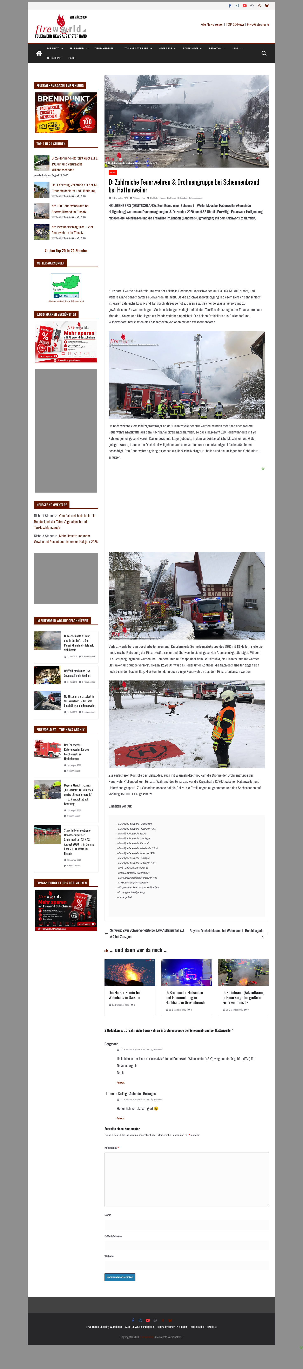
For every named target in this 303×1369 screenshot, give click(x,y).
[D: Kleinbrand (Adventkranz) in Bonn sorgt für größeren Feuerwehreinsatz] (243, 962)
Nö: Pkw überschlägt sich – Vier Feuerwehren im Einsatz (72, 230)
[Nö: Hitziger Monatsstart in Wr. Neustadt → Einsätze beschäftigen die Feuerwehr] (47, 705)
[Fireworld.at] (39, 53)
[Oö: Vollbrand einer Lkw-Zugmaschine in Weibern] (47, 677)
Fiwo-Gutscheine (258, 24)
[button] (61, 48)
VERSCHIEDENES (104, 48)
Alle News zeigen (212, 24)
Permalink (158, 1049)
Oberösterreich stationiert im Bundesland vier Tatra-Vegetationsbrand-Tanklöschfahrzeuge (65, 522)
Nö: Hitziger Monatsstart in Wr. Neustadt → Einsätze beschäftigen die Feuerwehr (79, 701)
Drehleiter (154, 198)
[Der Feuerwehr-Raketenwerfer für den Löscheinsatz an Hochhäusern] (47, 759)
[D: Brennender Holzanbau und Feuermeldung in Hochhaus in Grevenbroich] (186, 962)
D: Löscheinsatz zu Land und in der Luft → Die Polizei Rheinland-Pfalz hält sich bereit (79, 643)
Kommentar (112, 1148)
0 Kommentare (88, 656)
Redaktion (215, 48)
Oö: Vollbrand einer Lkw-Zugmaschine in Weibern (77, 673)
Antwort (120, 1082)
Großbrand (171, 198)
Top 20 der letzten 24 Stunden (172, 1326)
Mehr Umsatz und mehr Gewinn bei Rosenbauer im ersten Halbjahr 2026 (66, 539)
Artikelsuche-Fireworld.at (204, 1326)
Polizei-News (190, 48)
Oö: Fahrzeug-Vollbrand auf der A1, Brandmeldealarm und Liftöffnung (75, 188)
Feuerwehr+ (77, 48)
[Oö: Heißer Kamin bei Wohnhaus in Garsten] (130, 962)
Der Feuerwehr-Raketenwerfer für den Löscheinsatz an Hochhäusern (76, 751)
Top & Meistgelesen (136, 48)
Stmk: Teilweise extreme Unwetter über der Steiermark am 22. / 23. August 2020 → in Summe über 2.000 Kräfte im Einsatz (79, 842)
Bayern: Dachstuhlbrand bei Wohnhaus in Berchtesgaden (226, 934)
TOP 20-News (235, 24)
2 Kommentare (139, 198)
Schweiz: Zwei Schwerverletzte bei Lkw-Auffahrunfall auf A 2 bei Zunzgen (147, 933)
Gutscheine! (54, 58)
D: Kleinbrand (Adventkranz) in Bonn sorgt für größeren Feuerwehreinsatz (243, 997)
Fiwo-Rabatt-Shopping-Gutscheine (104, 1326)
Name (108, 1215)
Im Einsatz (53, 48)
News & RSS (165, 48)
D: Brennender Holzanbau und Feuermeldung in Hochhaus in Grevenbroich (185, 997)
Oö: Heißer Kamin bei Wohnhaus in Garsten (125, 994)
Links (235, 48)
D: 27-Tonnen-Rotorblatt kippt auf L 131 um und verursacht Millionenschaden (74, 164)
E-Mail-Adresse (113, 1236)
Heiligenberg (182, 198)
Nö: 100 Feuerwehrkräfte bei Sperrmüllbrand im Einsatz (70, 209)
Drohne (163, 198)
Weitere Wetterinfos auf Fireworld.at (66, 301)
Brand (112, 172)
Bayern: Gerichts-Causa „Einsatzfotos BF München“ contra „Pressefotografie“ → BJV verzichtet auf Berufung (79, 794)
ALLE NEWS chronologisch (139, 1326)
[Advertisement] (66, 431)
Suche (71, 58)
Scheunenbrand (195, 198)
